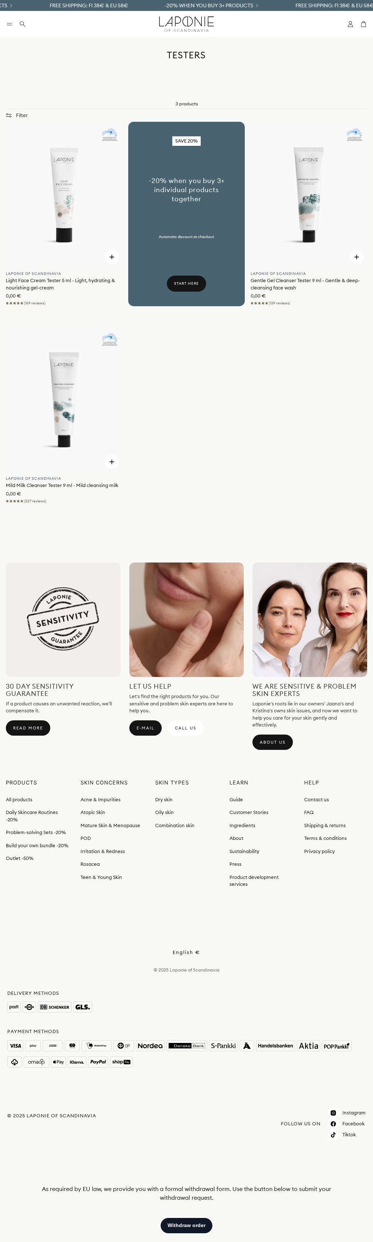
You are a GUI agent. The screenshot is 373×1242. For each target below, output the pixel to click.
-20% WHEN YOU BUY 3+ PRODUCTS (198, 5)
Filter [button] (22, 115)
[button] (9, 24)
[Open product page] (64, 195)
